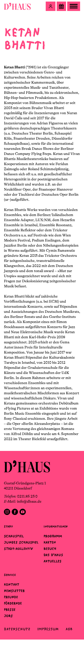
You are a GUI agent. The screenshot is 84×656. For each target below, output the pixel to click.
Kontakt (11, 584)
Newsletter (14, 590)
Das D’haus (53, 555)
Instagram (7, 512)
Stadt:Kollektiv (18, 548)
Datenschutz (17, 629)
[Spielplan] (61, 6)
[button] (50, 6)
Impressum (48, 629)
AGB (69, 629)
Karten (50, 542)
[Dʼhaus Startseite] (17, 6)
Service (10, 575)
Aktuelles (52, 561)
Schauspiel (14, 536)
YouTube (23, 512)
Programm (53, 536)
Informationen (56, 526)
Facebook (15, 512)
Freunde (11, 597)
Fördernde (13, 603)
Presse (9, 609)
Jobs (8, 615)
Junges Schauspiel (21, 542)
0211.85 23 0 (27, 496)
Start (8, 526)
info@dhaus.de (29, 501)
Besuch (50, 548)
